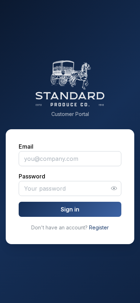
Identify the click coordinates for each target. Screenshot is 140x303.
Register (99, 227)
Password (32, 176)
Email (26, 146)
